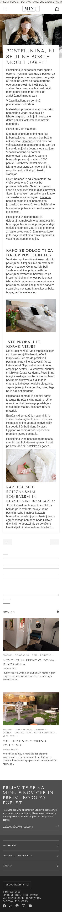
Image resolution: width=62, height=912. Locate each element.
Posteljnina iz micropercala (22, 216)
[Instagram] (23, 905)
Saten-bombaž (15, 179)
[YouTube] (30, 905)
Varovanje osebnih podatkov (22, 898)
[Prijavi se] (56, 826)
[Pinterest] (17, 905)
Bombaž (27, 141)
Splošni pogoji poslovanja (21, 895)
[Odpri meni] (8, 9)
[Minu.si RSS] (58, 612)
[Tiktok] (10, 905)
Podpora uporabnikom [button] (18, 855)
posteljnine (13, 263)
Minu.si (9, 892)
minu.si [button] (7, 866)
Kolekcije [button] (9, 845)
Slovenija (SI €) (15, 885)
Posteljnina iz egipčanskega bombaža (29, 438)
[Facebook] (4, 905)
